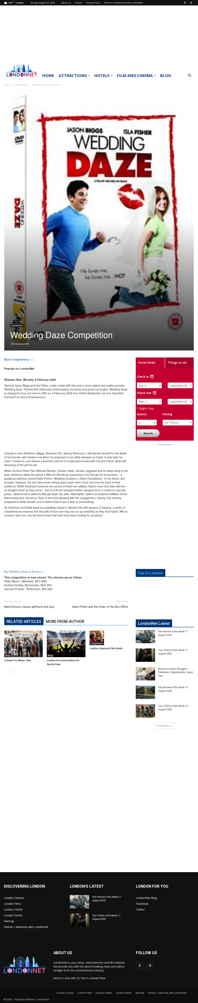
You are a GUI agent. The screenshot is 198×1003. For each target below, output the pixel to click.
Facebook (142, 903)
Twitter (140, 909)
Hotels (101, 75)
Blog (165, 75)
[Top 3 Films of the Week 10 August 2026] (145, 711)
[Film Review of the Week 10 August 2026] (145, 692)
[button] (189, 76)
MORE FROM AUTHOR (65, 621)
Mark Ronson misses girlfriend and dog (29, 607)
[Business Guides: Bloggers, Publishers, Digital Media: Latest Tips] (145, 673)
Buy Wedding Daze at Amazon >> (24, 571)
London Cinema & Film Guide (106, 648)
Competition (21, 84)
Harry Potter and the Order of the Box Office (100, 607)
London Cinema (14, 898)
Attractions (73, 75)
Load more (163, 725)
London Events (13, 915)
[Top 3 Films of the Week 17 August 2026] (145, 655)
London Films (12, 903)
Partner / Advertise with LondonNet (26, 927)
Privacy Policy (93, 2)
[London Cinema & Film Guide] (109, 638)
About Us (66, 2)
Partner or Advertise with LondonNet (123, 2)
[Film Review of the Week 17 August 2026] (145, 636)
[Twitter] (191, 2)
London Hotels (13, 909)
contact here (97, 978)
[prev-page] (6, 670)
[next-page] (12, 670)
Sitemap (9, 921)
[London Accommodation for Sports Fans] (66, 644)
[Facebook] (185, 2)
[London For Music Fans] (23, 644)
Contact (78, 2)
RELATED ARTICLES (24, 621)
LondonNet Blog (146, 898)
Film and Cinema (135, 75)
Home (48, 75)
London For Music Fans (17, 660)
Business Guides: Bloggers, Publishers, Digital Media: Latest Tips (175, 672)
